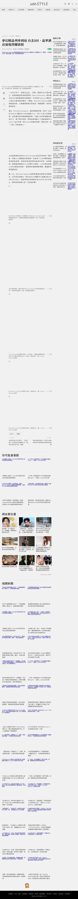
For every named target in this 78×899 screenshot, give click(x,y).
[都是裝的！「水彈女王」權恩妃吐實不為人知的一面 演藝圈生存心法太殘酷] (14, 816)
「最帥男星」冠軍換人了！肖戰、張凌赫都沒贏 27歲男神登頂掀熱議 (26, 530)
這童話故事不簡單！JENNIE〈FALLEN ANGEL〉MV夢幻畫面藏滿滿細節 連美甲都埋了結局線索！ (39, 827)
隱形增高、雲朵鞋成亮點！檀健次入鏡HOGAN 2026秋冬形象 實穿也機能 (39, 502)
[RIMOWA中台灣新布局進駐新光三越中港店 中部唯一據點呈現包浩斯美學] (72, 185)
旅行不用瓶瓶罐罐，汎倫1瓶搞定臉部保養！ (9, 548)
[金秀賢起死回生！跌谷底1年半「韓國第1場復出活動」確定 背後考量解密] (14, 644)
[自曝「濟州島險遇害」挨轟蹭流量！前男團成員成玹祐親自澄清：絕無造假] (14, 865)
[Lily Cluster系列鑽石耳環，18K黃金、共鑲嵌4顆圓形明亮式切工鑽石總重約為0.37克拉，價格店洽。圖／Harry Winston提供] (30, 322)
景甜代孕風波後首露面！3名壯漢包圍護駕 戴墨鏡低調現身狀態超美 (43, 568)
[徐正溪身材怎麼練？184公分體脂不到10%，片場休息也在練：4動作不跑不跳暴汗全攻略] (40, 644)
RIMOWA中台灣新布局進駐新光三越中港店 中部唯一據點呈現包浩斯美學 (59, 186)
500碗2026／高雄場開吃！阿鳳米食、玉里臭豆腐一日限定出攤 (39, 851)
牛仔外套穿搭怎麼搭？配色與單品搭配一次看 (59, 177)
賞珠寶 (48, 10)
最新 (3, 10)
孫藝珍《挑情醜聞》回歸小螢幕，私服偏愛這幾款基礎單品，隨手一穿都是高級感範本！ (59, 156)
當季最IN (18, 36)
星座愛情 (66, 10)
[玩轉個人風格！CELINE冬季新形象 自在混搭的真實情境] (14, 466)
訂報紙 (55, 893)
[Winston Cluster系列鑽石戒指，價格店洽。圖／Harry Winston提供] (30, 411)
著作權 (36, 893)
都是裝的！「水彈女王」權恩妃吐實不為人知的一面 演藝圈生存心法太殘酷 (14, 827)
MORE (73, 39)
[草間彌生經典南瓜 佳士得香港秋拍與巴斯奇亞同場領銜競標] (40, 595)
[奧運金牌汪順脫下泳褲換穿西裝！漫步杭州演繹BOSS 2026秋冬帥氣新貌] (72, 163)
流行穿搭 (21, 10)
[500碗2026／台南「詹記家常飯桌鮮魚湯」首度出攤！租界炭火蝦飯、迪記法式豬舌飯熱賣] (14, 840)
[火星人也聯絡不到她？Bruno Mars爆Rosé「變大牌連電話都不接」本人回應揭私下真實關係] (14, 717)
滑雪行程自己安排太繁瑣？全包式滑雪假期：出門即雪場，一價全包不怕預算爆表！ (43, 530)
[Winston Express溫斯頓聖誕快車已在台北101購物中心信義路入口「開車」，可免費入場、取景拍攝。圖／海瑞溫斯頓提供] (27, 68)
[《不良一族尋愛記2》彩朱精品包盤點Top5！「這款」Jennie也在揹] (40, 466)
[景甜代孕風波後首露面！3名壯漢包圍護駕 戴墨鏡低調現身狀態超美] (14, 693)
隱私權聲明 (42, 893)
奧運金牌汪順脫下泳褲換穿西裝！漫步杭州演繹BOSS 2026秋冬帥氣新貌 (60, 164)
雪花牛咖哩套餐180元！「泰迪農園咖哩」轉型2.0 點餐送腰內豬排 (13, 605)
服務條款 (31, 893)
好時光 (40, 10)
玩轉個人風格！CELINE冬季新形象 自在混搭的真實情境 (13, 477)
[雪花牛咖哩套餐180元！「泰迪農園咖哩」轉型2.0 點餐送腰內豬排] (14, 595)
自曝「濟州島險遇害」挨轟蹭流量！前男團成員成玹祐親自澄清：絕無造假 (14, 876)
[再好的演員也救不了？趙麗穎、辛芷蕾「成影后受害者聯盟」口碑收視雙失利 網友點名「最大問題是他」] (14, 668)
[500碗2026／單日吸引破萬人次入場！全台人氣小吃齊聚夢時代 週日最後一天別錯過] (14, 791)
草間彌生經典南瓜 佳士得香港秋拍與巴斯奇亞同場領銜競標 (39, 605)
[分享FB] (4, 93)
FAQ (16, 893)
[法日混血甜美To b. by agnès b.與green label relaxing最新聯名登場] (72, 170)
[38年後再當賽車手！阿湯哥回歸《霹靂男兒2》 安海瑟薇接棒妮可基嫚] (40, 742)
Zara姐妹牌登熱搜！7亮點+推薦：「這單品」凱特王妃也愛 (27, 549)
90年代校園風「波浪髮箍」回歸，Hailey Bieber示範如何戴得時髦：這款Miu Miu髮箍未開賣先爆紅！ (13, 502)
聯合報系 (49, 893)
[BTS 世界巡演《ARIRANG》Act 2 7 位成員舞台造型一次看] (40, 717)
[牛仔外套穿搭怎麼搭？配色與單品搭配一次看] (72, 177)
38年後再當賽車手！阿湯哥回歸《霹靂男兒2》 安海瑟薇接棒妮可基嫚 (39, 753)
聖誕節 (18, 433)
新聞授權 (24, 893)
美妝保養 (31, 10)
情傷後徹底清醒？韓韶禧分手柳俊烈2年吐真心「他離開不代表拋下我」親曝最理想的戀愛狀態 (39, 704)
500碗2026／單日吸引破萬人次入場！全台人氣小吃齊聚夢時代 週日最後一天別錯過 (13, 803)
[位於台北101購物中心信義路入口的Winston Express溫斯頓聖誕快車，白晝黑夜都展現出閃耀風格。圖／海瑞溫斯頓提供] (30, 199)
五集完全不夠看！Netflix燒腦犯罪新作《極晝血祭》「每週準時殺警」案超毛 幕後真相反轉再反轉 (26, 568)
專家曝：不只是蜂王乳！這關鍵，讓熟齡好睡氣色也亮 (9, 530)
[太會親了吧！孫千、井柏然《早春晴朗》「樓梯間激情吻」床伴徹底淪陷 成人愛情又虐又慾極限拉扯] (40, 619)
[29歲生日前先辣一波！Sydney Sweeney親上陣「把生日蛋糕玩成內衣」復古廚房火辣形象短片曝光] (40, 865)
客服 (19, 893)
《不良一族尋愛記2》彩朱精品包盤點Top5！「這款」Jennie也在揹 (39, 477)
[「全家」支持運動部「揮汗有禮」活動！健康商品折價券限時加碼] (40, 767)
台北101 (12, 433)
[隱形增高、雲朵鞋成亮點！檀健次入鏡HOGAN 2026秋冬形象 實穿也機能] (40, 491)
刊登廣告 (10, 893)
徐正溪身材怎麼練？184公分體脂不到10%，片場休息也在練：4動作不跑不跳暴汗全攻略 (39, 655)
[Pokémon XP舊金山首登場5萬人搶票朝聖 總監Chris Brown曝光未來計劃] (14, 767)
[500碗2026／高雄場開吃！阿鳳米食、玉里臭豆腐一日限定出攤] (40, 840)
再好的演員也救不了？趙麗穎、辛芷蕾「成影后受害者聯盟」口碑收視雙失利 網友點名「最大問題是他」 (14, 680)
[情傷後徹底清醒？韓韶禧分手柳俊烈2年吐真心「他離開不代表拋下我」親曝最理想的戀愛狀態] (40, 693)
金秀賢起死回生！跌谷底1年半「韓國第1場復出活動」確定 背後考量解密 (13, 655)
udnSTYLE (5, 36)
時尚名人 (12, 10)
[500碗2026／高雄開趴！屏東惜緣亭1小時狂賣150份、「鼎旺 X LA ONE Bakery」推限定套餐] (40, 791)
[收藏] (4, 104)
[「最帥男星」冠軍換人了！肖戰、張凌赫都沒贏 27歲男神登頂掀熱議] (14, 742)
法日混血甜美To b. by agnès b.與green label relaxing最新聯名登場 (60, 170)
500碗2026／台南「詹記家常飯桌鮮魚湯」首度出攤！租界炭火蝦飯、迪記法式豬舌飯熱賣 (14, 852)
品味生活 (57, 10)
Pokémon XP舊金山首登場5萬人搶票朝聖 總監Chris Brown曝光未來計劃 (13, 778)
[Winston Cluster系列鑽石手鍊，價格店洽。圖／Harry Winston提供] (30, 375)
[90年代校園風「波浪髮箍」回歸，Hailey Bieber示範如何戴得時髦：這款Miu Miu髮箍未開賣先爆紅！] (14, 491)
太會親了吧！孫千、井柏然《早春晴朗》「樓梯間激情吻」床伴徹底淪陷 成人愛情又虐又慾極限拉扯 (39, 630)
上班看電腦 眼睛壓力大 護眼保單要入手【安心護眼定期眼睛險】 (43, 549)
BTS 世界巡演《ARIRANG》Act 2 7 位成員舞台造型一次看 (39, 728)
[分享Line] (4, 98)
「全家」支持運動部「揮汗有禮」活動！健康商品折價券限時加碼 (39, 777)
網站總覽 (67, 893)
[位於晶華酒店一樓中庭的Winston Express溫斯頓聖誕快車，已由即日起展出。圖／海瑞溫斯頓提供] (30, 254)
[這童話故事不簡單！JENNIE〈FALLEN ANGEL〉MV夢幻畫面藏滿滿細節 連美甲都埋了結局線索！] (40, 816)
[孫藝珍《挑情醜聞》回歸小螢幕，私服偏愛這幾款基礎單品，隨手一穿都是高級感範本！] (72, 155)
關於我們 (61, 893)
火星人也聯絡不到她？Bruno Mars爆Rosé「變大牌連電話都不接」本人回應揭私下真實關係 (13, 729)
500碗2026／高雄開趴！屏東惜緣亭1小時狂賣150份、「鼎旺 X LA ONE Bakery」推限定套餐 (39, 803)
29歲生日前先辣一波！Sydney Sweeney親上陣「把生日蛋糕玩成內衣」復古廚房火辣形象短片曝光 (39, 876)
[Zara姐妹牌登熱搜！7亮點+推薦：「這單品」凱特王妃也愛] (72, 148)
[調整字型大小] (4, 109)
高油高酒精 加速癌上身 (9, 566)
